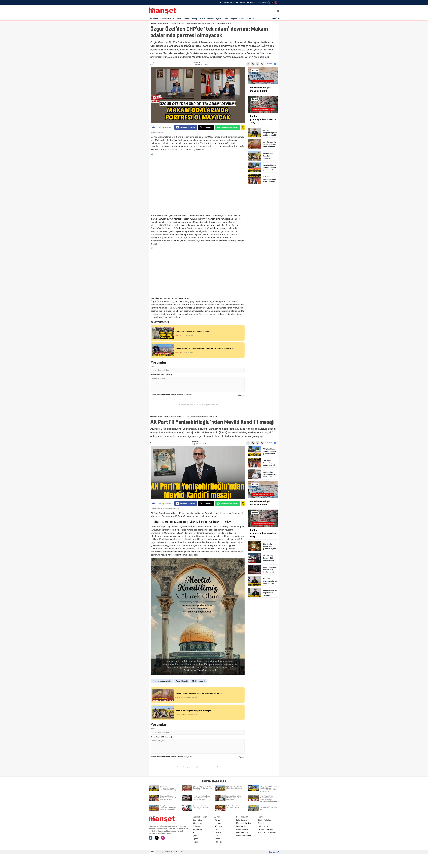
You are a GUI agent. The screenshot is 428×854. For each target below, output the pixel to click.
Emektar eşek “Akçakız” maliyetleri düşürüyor (268, 155)
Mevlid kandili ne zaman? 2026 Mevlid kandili (269, 569)
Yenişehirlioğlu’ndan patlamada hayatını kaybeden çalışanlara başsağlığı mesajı (270, 592)
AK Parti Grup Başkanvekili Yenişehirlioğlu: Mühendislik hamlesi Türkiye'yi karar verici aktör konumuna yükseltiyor (270, 558)
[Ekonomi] (263, 75)
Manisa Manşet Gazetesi (160, 23)
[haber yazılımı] (274, 852)
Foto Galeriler (242, 820)
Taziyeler (196, 826)
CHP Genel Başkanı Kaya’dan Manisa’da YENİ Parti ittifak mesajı (269, 179)
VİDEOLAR (245, 2)
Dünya (217, 820)
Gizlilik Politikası (265, 820)
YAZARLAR (225, 2)
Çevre (195, 835)
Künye (241, 19)
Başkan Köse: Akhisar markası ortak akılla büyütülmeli (269, 474)
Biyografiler (197, 829)
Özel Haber (153, 19)
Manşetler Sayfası (243, 823)
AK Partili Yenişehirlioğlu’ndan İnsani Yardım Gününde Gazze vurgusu (270, 581)
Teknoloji (218, 842)
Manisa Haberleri (167, 19)
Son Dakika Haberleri (267, 832)
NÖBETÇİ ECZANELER (259, 2)
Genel (178, 19)
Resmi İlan (250, 19)
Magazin (233, 19)
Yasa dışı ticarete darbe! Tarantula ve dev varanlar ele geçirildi (269, 144)
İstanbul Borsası (243, 826)
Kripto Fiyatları (242, 829)
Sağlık (195, 842)
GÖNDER (241, 395)
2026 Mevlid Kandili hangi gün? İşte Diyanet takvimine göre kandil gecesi (269, 546)
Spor (216, 835)
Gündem (186, 19)
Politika (202, 19)
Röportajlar (197, 823)
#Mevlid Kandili (182, 681)
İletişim (261, 823)
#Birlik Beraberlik (198, 681)
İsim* (153, 366)
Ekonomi (210, 19)
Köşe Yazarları (242, 817)
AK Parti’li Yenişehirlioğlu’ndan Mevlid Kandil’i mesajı (270, 132)
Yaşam (217, 838)
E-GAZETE (235, 2)
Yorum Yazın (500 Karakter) (161, 375)
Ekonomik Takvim (243, 832)
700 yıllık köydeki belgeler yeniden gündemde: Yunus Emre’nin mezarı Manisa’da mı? (270, 167)
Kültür (226, 19)
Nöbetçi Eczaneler (243, 835)
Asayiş (194, 19)
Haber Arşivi (263, 826)
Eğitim (218, 19)
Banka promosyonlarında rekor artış (263, 119)
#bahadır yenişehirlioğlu (162, 681)
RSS (152, 852)
